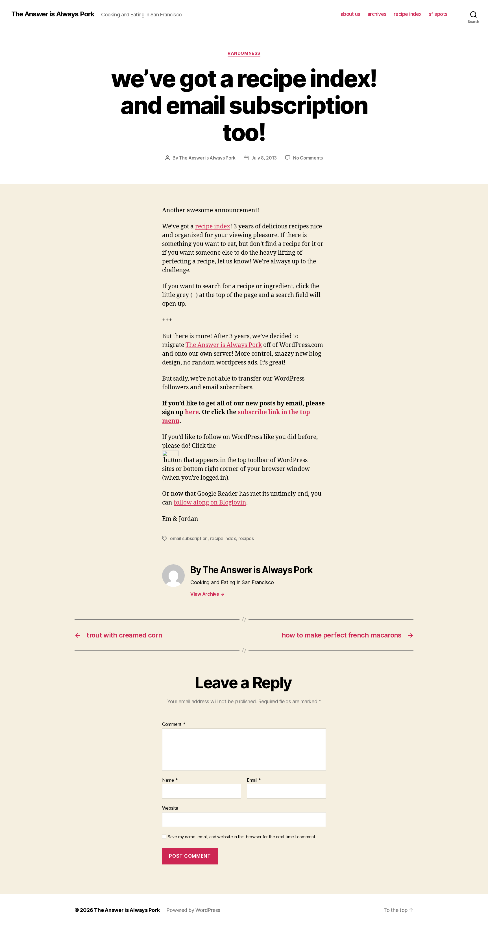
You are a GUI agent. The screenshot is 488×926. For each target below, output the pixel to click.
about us (350, 14)
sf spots (438, 14)
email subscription (189, 538)
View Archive (207, 594)
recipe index (408, 14)
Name (170, 780)
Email (254, 780)
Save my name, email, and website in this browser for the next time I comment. (242, 836)
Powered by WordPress (193, 910)
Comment (174, 724)
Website (170, 808)
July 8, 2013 (264, 158)
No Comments (308, 158)
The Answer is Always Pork (52, 14)
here (192, 412)
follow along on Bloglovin (210, 502)
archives (377, 14)
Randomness (244, 53)
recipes (246, 538)
